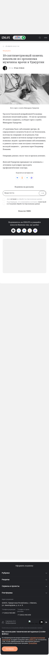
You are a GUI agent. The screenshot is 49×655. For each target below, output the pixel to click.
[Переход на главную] (5, 37)
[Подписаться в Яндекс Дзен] (13, 230)
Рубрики (6, 573)
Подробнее (33, 643)
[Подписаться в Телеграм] (19, 230)
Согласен (10, 649)
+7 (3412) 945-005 (8, 613)
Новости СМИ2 (24, 211)
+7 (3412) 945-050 (24, 615)
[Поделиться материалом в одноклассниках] (22, 178)
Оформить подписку (24, 566)
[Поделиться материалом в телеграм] (27, 178)
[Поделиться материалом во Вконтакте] (17, 178)
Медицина (7, 51)
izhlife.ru (32, 640)
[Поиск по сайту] (39, 37)
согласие (13, 199)
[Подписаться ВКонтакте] (24, 230)
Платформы (7, 593)
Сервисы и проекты (10, 586)
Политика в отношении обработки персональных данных (22, 628)
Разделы (5, 579)
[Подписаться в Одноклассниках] (30, 230)
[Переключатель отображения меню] (45, 37)
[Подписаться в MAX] (35, 230)
